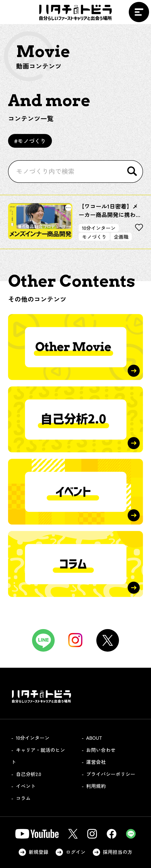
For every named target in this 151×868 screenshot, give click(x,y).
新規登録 (38, 851)
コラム (23, 798)
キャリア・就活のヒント (38, 755)
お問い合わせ (101, 749)
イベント (25, 785)
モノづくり (94, 236)
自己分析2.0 (28, 773)
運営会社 (96, 761)
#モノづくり (30, 141)
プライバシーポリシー (110, 773)
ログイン (76, 851)
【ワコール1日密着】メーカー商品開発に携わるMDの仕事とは (110, 210)
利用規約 (96, 785)
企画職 (121, 236)
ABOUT (94, 737)
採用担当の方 (117, 851)
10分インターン (99, 227)
